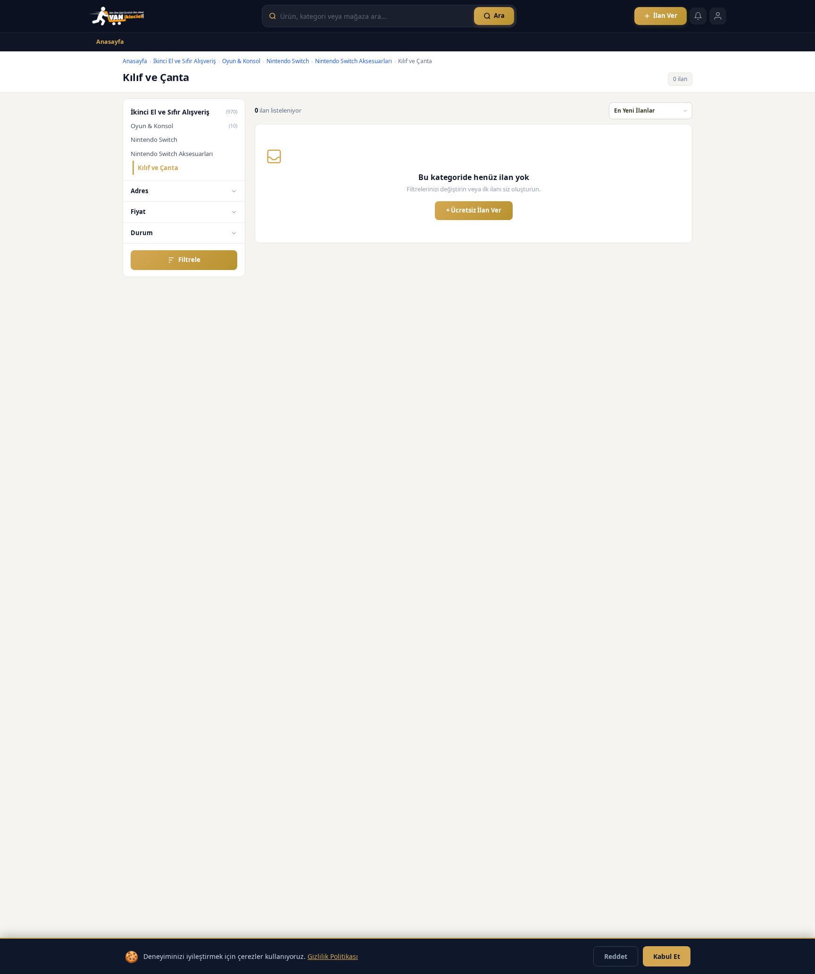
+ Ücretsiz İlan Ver (473, 210)
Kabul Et (666, 956)
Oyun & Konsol (241, 61)
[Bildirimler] (698, 16)
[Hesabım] (717, 16)
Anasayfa (110, 42)
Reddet (615, 956)
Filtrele (189, 259)
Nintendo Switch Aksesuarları (353, 61)
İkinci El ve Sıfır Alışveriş (184, 61)
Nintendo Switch (287, 61)
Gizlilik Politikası (333, 956)
